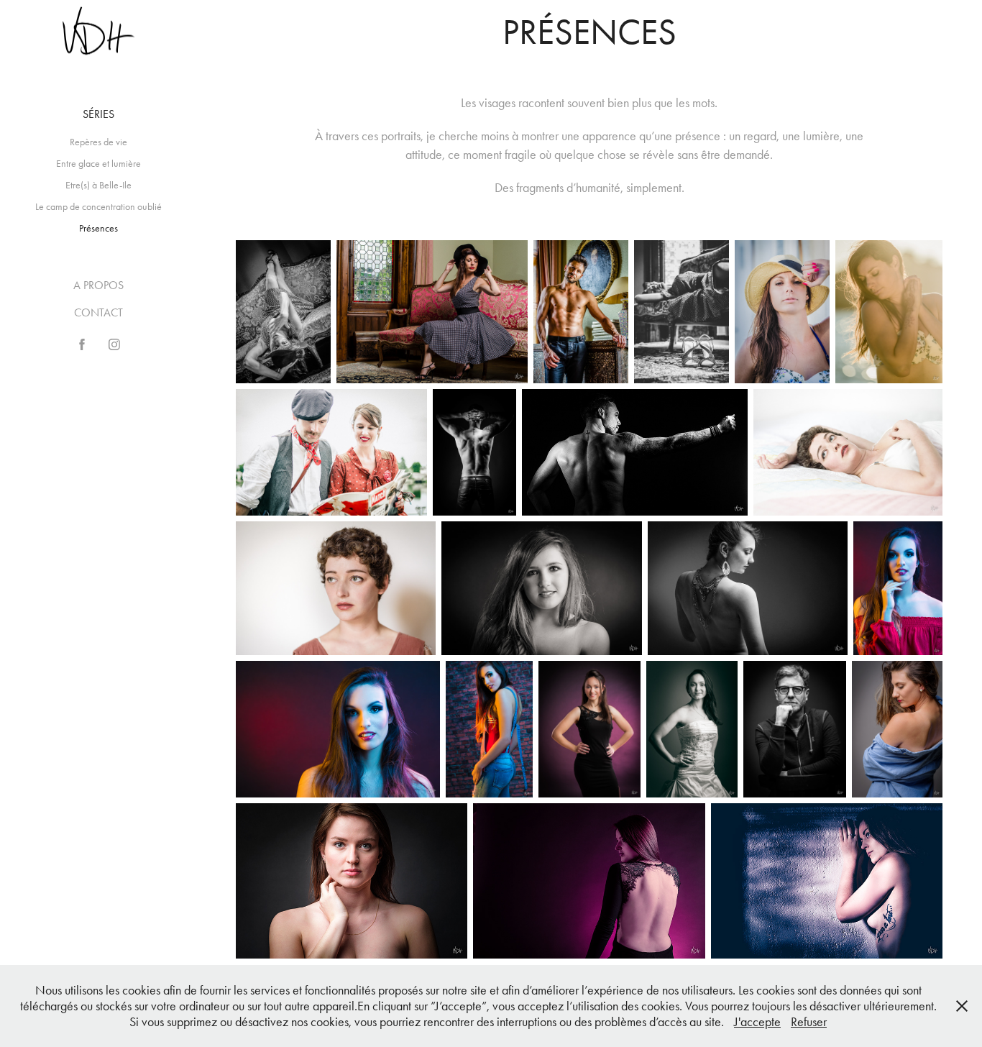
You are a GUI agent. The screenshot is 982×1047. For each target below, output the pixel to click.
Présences (98, 228)
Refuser (809, 1022)
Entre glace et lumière (98, 163)
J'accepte (757, 1022)
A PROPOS (98, 285)
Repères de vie (98, 142)
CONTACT (98, 312)
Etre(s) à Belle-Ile (98, 185)
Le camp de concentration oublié (98, 207)
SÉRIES (98, 114)
